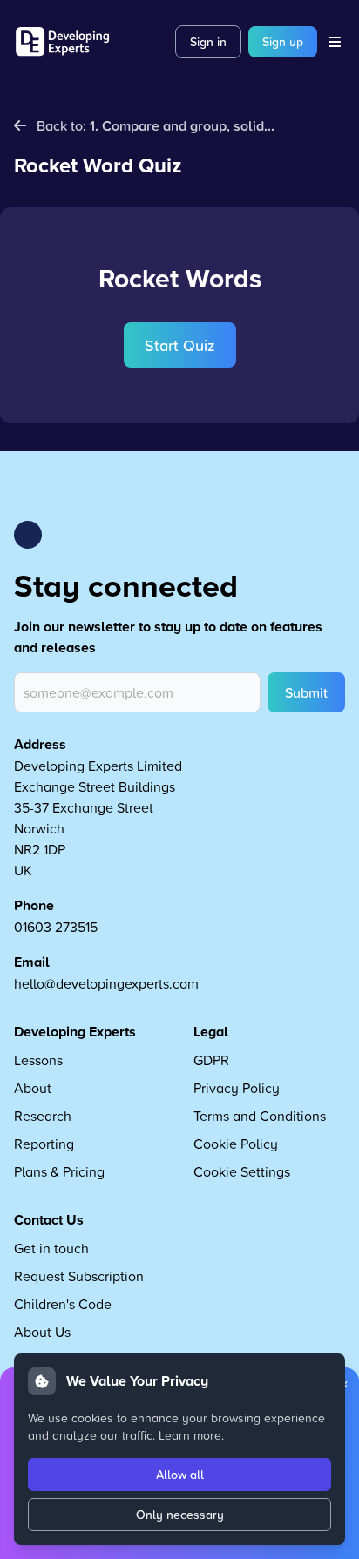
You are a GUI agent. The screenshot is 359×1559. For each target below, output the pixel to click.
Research (42, 1115)
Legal (210, 1032)
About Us (42, 1331)
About (32, 1087)
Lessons (38, 1060)
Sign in (208, 42)
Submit (306, 692)
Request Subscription (79, 1276)
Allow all (180, 1474)
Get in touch (51, 1248)
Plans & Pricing (59, 1171)
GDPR (211, 1060)
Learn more (190, 1435)
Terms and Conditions (259, 1115)
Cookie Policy (235, 1143)
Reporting (44, 1143)
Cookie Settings (241, 1171)
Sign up (282, 42)
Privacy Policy (236, 1087)
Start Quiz (180, 345)
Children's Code (63, 1303)
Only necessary (180, 1514)
